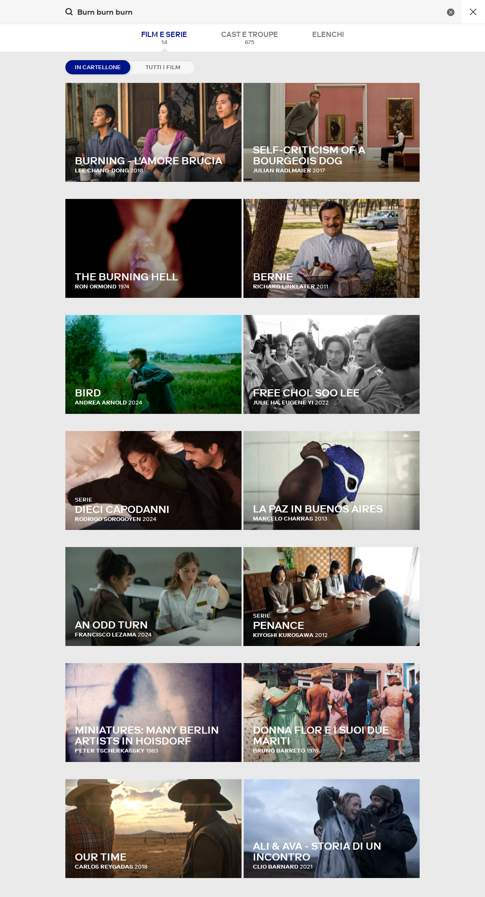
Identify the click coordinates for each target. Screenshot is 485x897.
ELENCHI (328, 34)
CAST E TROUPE (249, 37)
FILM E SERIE (164, 37)
